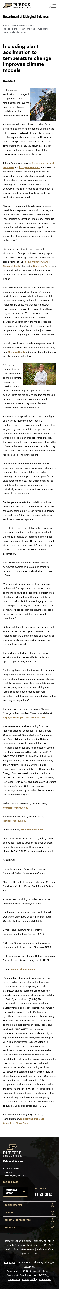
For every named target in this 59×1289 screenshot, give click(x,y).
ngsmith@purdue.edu (32, 829)
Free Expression (28, 1275)
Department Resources (18, 1220)
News (13, 25)
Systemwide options (11, 1191)
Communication (14, 1205)
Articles (22, 25)
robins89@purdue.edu (32, 1118)
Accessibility (13, 1271)
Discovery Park (41, 266)
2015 (30, 25)
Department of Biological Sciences (26, 16)
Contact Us (45, 1279)
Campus (9, 1212)
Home (6, 25)
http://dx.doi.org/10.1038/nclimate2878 (24, 717)
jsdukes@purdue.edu (14, 820)
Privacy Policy (29, 1279)
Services (10, 1227)
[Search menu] (52, 5)
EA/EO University (31, 1271)
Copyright (9, 1262)
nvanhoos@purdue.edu (15, 807)
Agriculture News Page (15, 1123)
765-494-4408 (10, 1182)
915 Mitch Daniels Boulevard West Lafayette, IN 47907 (14, 1172)
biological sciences (29, 167)
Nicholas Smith (16, 351)
